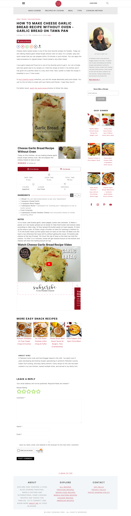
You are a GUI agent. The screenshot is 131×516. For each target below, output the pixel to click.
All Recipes (65, 487)
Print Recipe (34, 169)
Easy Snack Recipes (34, 19)
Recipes (24, 19)
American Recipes (65, 500)
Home (18, 19)
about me (33, 503)
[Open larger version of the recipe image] (69, 152)
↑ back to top (65, 473)
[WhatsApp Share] (27, 46)
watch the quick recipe (38, 88)
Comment (21, 398)
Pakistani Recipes (65, 490)
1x (71, 195)
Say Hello (99, 487)
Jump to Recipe (24, 41)
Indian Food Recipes (65, 492)
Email (19, 434)
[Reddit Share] (31, 46)
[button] (18, 163)
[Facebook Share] (18, 46)
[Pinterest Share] (22, 46)
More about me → (94, 79)
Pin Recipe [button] (66, 169)
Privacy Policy (99, 490)
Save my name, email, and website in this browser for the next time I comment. (49, 445)
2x (75, 195)
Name (19, 426)
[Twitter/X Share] (35, 46)
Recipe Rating (22, 388)
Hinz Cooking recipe (26, 79)
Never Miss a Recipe (101, 89)
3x (79, 195)
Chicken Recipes (65, 498)
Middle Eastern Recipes (65, 495)
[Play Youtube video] (49, 264)
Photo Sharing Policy (99, 492)
